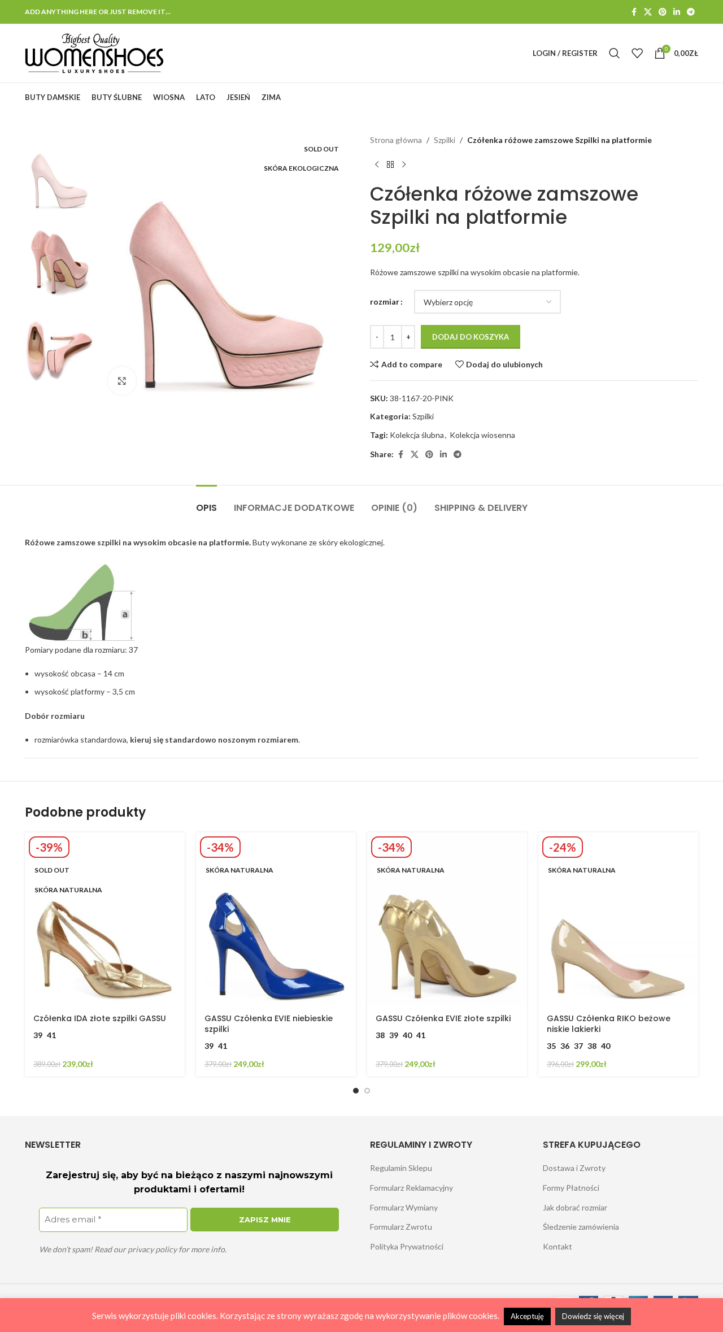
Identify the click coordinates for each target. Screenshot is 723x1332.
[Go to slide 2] (367, 1091)
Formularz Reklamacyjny (411, 1187)
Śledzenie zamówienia (581, 1226)
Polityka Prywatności (406, 1246)
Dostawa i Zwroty (574, 1168)
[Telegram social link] (690, 12)
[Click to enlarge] (122, 381)
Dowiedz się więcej (593, 1316)
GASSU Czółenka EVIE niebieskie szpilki (268, 1024)
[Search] (614, 53)
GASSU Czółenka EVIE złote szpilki (443, 1018)
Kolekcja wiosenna (482, 435)
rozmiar (384, 301)
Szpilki (444, 140)
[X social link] (648, 12)
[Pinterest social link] (662, 12)
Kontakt (557, 1246)
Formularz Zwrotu (401, 1226)
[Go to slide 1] (356, 1091)
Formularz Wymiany (404, 1207)
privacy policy (152, 1249)
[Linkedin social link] (676, 12)
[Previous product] (377, 164)
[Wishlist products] (637, 53)
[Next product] (404, 164)
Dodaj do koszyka (470, 336)
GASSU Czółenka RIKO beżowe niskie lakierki (608, 1024)
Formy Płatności (571, 1187)
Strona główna (396, 140)
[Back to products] (390, 164)
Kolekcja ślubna (417, 435)
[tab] (206, 502)
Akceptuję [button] (527, 1316)
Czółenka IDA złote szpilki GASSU (99, 1018)
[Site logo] (94, 52)
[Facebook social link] (634, 12)
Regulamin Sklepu (401, 1168)
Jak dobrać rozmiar (575, 1207)
